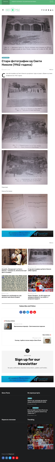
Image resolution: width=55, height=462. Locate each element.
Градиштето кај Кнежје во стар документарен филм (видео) (24, 1)
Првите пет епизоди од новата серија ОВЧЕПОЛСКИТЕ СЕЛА (37, 401)
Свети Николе (5, 57)
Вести (30, 407)
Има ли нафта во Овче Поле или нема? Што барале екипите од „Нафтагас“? (38, 411)
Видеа (30, 398)
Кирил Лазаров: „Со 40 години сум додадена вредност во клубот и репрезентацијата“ (39, 297)
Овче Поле (35, 407)
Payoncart (11, 454)
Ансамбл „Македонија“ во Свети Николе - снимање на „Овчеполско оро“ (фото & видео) (14, 270)
